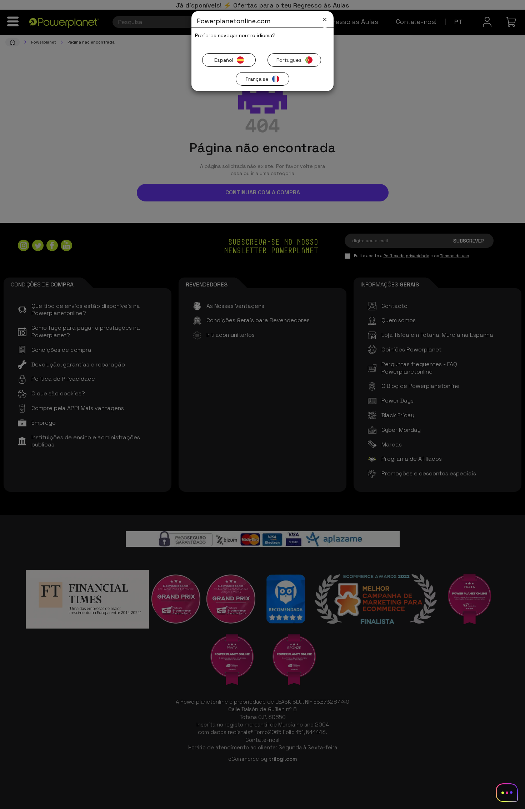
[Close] (324, 19)
